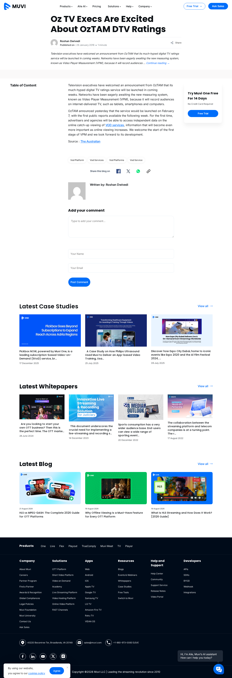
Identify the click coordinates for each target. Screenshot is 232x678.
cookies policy (36, 673)
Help (129, 6)
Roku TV (89, 615)
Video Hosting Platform (64, 598)
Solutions (113, 6)
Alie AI (82, 6)
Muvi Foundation (27, 609)
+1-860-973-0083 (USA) (126, 642)
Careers (23, 575)
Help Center (157, 573)
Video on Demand (61, 580)
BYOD (187, 580)
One (43, 546)
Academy (57, 586)
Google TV (90, 592)
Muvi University (27, 615)
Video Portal (157, 596)
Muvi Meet (106, 546)
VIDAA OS (90, 621)
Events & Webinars (127, 575)
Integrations (190, 592)
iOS (87, 580)
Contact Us (25, 621)
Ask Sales (218, 6)
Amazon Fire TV (93, 609)
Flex (61, 546)
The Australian (90, 141)
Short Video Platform (63, 575)
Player (129, 546)
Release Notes (158, 591)
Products (65, 6)
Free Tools (123, 592)
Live (52, 546)
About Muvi (25, 569)
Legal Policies (26, 604)
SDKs (186, 575)
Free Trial (192, 6)
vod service (136, 160)
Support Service (159, 585)
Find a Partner (26, 586)
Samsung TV (91, 598)
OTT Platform (59, 569)
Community (157, 579)
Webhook (188, 586)
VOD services (114, 125)
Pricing (96, 6)
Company (144, 6)
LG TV (88, 604)
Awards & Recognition (30, 592)
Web (87, 569)
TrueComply (89, 546)
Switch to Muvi (125, 598)
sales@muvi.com (93, 642)
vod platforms (116, 160)
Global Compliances (29, 598)
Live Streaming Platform (64, 592)
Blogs (121, 569)
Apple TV (89, 586)
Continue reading (158, 63)
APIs (186, 569)
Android (89, 575)
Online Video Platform (63, 604)
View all (203, 306)
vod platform (77, 160)
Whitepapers (124, 580)
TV (119, 546)
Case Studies (124, 586)
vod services (96, 160)
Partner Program (28, 580)
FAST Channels (60, 609)
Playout (73, 546)
